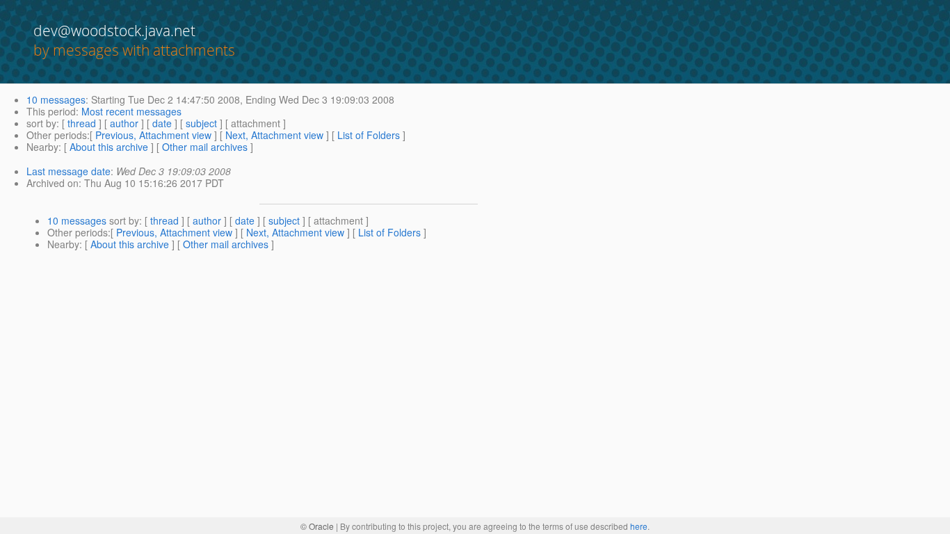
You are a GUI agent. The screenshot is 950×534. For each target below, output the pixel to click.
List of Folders (368, 135)
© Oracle (317, 526)
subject (201, 123)
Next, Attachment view (274, 135)
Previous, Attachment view (153, 135)
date (162, 123)
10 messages (56, 99)
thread (81, 123)
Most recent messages (131, 111)
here (638, 526)
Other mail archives (205, 147)
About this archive (109, 147)
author (124, 123)
